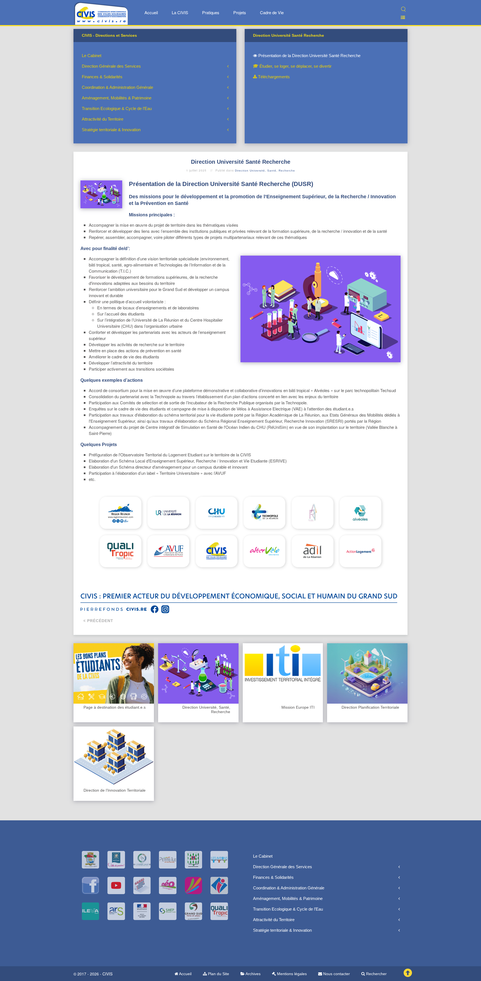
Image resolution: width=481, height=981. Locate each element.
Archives (253, 974)
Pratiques (210, 12)
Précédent (99, 620)
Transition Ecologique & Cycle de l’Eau (117, 108)
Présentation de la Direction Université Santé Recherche (308, 55)
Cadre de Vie (272, 12)
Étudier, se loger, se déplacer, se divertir (295, 66)
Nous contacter (336, 974)
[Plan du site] (400, 17)
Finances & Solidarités (102, 76)
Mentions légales (291, 974)
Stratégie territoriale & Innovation (111, 129)
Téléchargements (273, 76)
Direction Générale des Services (111, 66)
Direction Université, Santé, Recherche (265, 170)
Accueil (151, 12)
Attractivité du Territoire (102, 119)
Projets (239, 12)
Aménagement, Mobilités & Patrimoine (116, 98)
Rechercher (376, 974)
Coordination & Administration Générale (117, 87)
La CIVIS (180, 12)
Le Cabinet (91, 55)
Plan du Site (218, 974)
